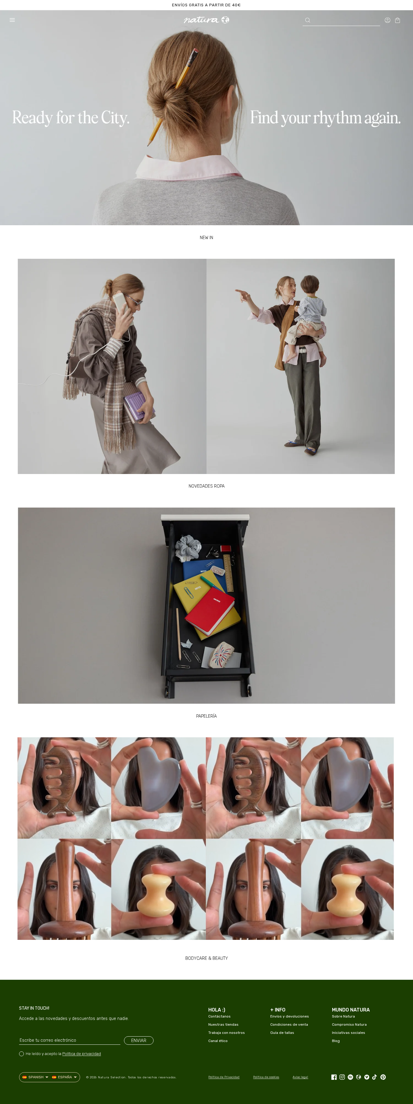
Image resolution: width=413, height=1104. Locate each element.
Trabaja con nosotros (226, 1033)
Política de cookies (266, 1077)
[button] (12, 20)
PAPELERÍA (206, 716)
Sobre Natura (343, 1016)
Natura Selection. (112, 1077)
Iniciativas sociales (348, 1033)
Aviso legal (300, 1077)
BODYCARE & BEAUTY (206, 958)
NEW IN (206, 237)
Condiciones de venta (289, 1024)
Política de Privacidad (223, 1077)
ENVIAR (138, 1040)
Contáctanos (219, 1016)
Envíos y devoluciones (289, 1016)
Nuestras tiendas (223, 1024)
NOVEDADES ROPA (207, 486)
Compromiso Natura (349, 1024)
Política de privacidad (81, 1053)
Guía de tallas (282, 1033)
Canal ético (218, 1041)
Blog (336, 1041)
